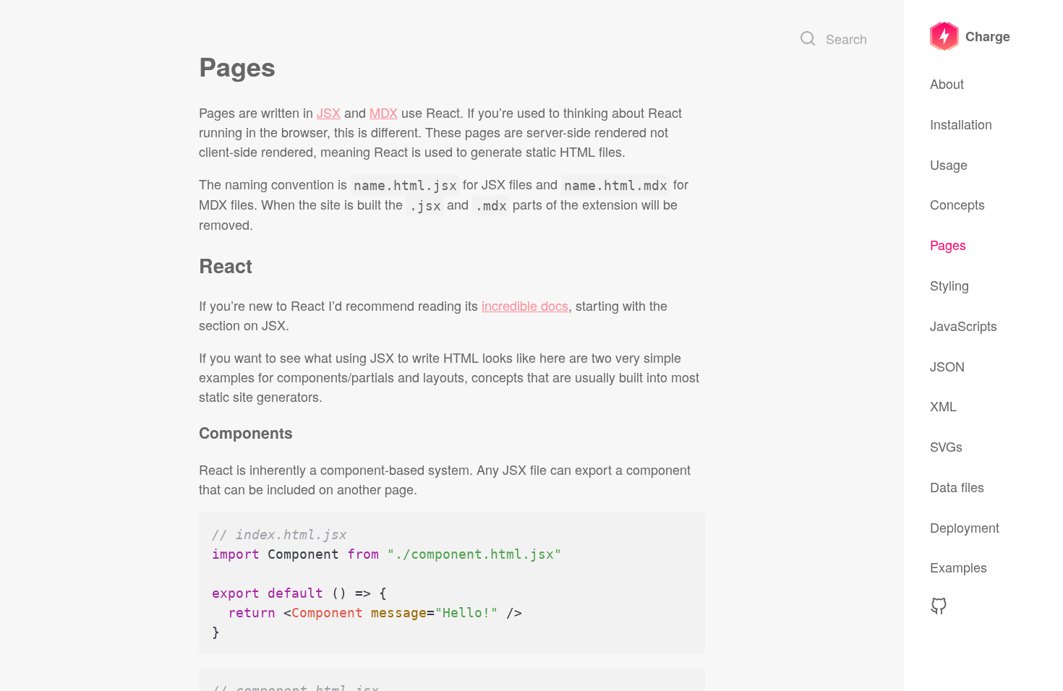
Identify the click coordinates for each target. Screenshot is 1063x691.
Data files (957, 486)
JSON (947, 365)
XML (943, 405)
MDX (384, 112)
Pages (948, 244)
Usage (949, 164)
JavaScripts (963, 325)
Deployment (964, 527)
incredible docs (525, 305)
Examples (958, 566)
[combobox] (834, 38)
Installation (961, 123)
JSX (329, 112)
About (947, 83)
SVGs (946, 446)
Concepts (957, 203)
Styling (949, 284)
